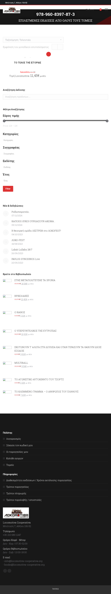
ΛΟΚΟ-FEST (18, 240)
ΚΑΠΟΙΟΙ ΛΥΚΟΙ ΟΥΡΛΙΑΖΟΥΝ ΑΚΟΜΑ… (33, 221)
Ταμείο (10, 464)
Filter (8, 189)
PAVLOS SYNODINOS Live (26, 258)
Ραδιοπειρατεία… (21, 211)
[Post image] (6, 213)
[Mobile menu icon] (106, 9)
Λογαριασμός (13, 438)
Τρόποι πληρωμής (16, 493)
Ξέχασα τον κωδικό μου (19, 445)
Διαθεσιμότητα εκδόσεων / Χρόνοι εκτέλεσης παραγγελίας (39, 480)
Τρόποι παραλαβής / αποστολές (24, 499)
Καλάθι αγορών (14, 458)
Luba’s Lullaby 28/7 (22, 249)
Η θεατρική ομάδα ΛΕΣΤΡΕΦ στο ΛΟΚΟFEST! (36, 230)
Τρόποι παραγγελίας (17, 486)
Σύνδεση (90, 10)
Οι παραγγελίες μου (17, 451)
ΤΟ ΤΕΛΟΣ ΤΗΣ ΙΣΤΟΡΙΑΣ (27, 62)
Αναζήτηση (105, 97)
